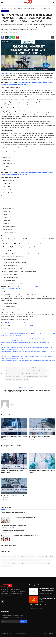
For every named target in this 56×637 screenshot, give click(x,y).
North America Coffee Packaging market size (35, 367)
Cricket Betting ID (20, 563)
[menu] (2, 2)
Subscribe (23, 621)
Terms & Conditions (49, 633)
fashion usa (47, 560)
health (14, 556)
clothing (26, 560)
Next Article (32, 387)
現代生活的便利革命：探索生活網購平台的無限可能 (13, 512)
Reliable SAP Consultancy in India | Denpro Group (41, 605)
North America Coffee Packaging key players (15, 376)
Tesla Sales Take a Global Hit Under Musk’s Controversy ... (13, 496)
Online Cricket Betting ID (44, 563)
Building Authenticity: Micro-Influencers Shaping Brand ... (12, 471)
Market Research (14, 7)
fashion (3, 556)
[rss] (2, 601)
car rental (40, 560)
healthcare (12, 560)
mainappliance (42, 593)
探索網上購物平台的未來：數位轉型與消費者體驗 (13, 530)
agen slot (9, 566)
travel (9, 556)
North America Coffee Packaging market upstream (17, 379)
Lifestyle (51, 556)
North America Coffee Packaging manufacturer (38, 370)
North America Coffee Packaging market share (16, 370)
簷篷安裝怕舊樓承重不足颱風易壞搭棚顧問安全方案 (23, 517)
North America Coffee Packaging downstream (37, 376)
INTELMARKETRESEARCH (5, 448)
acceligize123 (3, 439)
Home (2, 7)
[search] (54, 2)
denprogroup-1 (33, 608)
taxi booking (33, 560)
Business (7, 7)
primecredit (4, 527)
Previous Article (23, 387)
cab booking (11, 563)
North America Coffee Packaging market (14, 367)
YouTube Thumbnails (42, 556)
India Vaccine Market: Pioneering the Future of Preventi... (42, 471)
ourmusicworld (14, 536)
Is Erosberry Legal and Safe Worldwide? (39, 390)
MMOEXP (4, 563)
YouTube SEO (5, 560)
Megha (11, 401)
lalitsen (30, 474)
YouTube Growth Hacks (31, 563)
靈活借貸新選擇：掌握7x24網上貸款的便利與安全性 (14, 525)
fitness (3, 566)
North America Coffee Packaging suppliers (15, 373)
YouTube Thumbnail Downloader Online (26, 556)
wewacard (4, 514)
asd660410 (13, 518)
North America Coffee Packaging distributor (35, 373)
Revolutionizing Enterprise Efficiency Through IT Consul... (14, 437)
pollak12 (41, 601)
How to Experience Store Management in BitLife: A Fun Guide (47, 598)
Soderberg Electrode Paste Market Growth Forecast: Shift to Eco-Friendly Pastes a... (15, 390)
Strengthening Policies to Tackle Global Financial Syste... (40, 437)
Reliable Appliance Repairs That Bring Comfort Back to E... (46, 590)
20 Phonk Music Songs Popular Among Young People (24, 535)
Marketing (19, 560)
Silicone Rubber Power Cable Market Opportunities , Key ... (11, 446)
